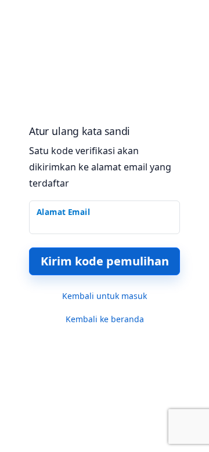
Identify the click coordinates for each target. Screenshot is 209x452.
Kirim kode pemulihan (105, 261)
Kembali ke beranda (105, 319)
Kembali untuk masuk (104, 295)
